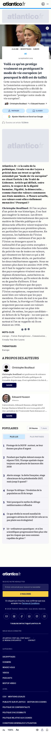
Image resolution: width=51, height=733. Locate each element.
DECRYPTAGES (9, 657)
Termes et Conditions (30, 603)
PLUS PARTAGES (37, 437)
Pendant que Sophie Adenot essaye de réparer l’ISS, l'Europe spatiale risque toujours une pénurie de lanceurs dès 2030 (25, 462)
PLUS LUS (14, 437)
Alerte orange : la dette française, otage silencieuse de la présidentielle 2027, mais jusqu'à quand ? (26, 478)
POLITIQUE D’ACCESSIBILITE (14, 712)
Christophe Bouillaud (18, 103)
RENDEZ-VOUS (9, 667)
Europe (36, 49)
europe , (6, 336)
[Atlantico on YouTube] (44, 616)
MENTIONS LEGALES (16, 696)
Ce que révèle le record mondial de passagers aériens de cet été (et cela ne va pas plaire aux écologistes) (27, 517)
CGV (4, 696)
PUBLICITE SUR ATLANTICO (14, 702)
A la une (15, 49)
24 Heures (33, 428)
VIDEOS (6, 672)
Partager (15, 111)
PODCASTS (7, 678)
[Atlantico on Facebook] (22, 616)
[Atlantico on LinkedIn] (29, 616)
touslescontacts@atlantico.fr (25, 623)
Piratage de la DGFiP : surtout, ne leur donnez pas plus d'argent (24, 447)
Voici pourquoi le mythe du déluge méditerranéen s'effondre (23, 503)
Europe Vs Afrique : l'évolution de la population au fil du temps (24, 492)
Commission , (39, 336)
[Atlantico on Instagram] (37, 616)
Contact (31, 640)
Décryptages (26, 49)
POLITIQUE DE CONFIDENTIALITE (16, 707)
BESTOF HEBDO (9, 683)
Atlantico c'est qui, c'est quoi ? (16, 638)
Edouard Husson (38, 103)
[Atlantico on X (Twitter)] (14, 616)
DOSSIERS (7, 662)
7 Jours (44, 428)
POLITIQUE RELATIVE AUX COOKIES (17, 718)
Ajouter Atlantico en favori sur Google (27, 116)
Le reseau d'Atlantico (12, 640)
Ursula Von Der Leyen (13, 339)
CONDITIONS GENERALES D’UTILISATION (19, 723)
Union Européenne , (21, 336)
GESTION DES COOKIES (36, 702)
